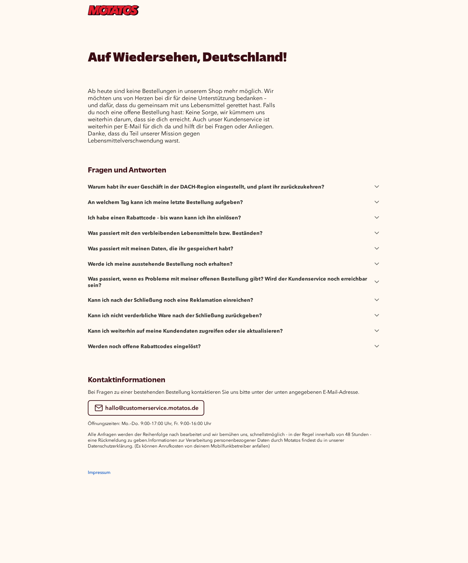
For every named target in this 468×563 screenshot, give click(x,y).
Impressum (99, 472)
